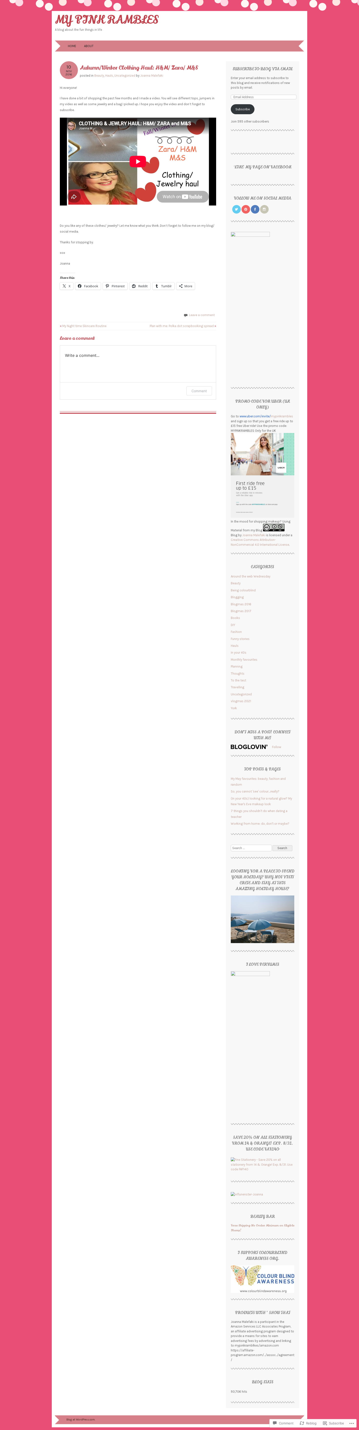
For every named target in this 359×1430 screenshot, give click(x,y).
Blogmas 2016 (241, 604)
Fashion (236, 632)
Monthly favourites (244, 659)
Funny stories (240, 639)
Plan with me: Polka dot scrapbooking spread (183, 326)
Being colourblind (243, 590)
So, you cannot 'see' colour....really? (255, 791)
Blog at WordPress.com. (80, 1419)
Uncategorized (124, 75)
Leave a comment (202, 315)
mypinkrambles (266, 416)
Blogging (237, 597)
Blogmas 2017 (241, 611)
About (89, 46)
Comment (199, 391)
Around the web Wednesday (250, 576)
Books (235, 618)
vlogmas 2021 (241, 701)
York (234, 708)
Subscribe (242, 109)
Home (72, 46)
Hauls (109, 75)
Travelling (237, 687)
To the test (238, 680)
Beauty (99, 75)
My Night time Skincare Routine (83, 326)
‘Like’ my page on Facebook (262, 167)
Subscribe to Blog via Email (262, 69)
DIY (233, 625)
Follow (276, 747)
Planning (237, 666)
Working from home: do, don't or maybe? (260, 823)
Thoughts (237, 673)
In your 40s (238, 652)
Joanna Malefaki (151, 75)
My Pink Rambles (106, 20)
